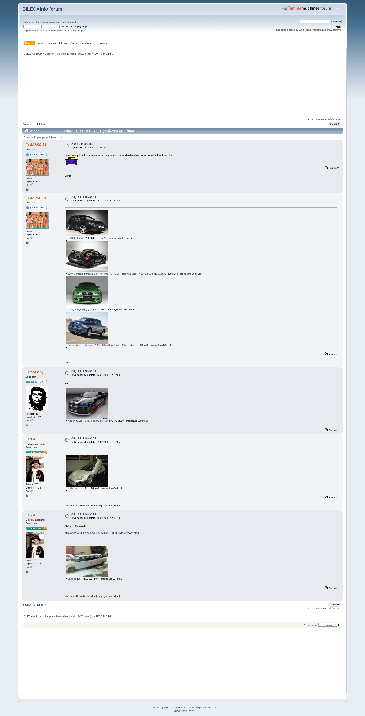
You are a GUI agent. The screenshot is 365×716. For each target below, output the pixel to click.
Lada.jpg (71, 578)
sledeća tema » (334, 119)
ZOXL (81, 54)
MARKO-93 (37, 144)
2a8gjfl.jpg (72, 488)
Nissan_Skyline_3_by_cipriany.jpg (85, 420)
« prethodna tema (317, 119)
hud (32, 439)
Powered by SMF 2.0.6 (163, 707)
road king (36, 372)
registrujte (75, 22)
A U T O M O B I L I (82, 144)
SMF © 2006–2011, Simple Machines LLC (196, 707)
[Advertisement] (149, 87)
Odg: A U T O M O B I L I (85, 197)
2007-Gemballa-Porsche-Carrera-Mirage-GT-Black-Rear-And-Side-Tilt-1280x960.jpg (111, 273)
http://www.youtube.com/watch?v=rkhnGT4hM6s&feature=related (102, 533)
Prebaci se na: (311, 625)
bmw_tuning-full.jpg (77, 309)
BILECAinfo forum (42, 9)
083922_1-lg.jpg (75, 238)
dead (87, 54)
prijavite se (58, 22)
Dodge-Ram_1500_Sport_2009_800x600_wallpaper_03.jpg (97, 345)
